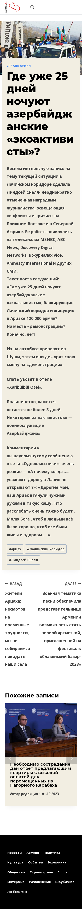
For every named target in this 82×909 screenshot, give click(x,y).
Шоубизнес (64, 882)
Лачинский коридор (46, 549)
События (35, 862)
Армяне (32, 852)
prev (10, 758)
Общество (16, 872)
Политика (52, 852)
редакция (29, 794)
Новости (14, 852)
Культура (15, 862)
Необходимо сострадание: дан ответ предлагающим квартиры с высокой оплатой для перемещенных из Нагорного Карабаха (40, 775)
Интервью (15, 882)
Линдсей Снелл (23, 560)
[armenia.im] (14, 7)
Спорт (62, 872)
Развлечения (40, 882)
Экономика (57, 862)
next (71, 758)
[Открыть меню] (73, 7)
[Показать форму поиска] (30, 7)
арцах (15, 549)
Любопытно (17, 891)
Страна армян (19, 66)
